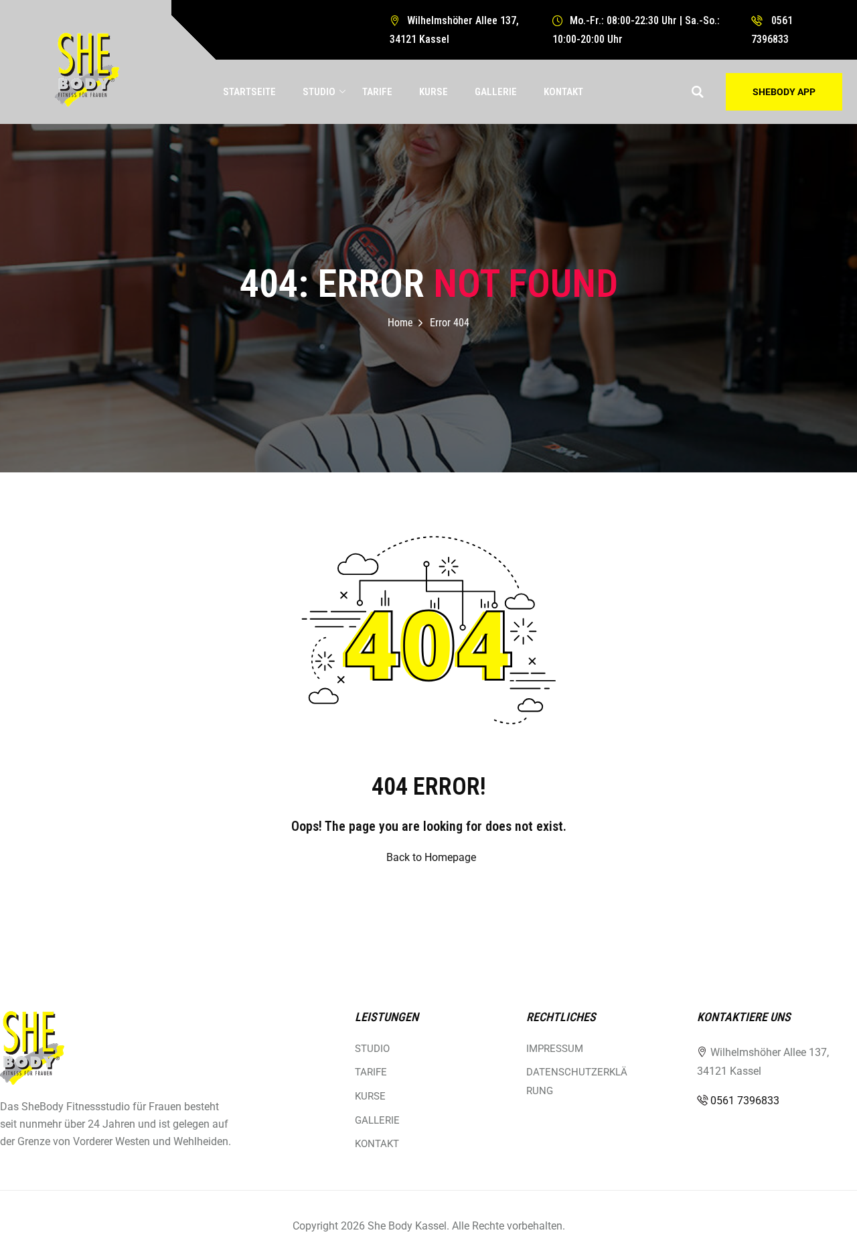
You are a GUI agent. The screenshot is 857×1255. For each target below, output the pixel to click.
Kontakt (563, 92)
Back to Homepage (431, 857)
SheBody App (784, 91)
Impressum (554, 1049)
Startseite (249, 92)
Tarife (377, 92)
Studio (319, 92)
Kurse (433, 92)
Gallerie (496, 92)
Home (400, 322)
